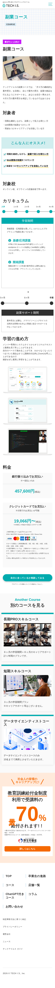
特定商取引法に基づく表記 (14, 919)
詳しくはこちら (27, 849)
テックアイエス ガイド (13, 949)
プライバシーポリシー (12, 927)
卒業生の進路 (37, 876)
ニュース (7, 941)
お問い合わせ (14, 906)
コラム (32, 894)
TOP (9, 876)
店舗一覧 (34, 885)
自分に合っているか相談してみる (27, 578)
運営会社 (7, 934)
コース (10, 885)
